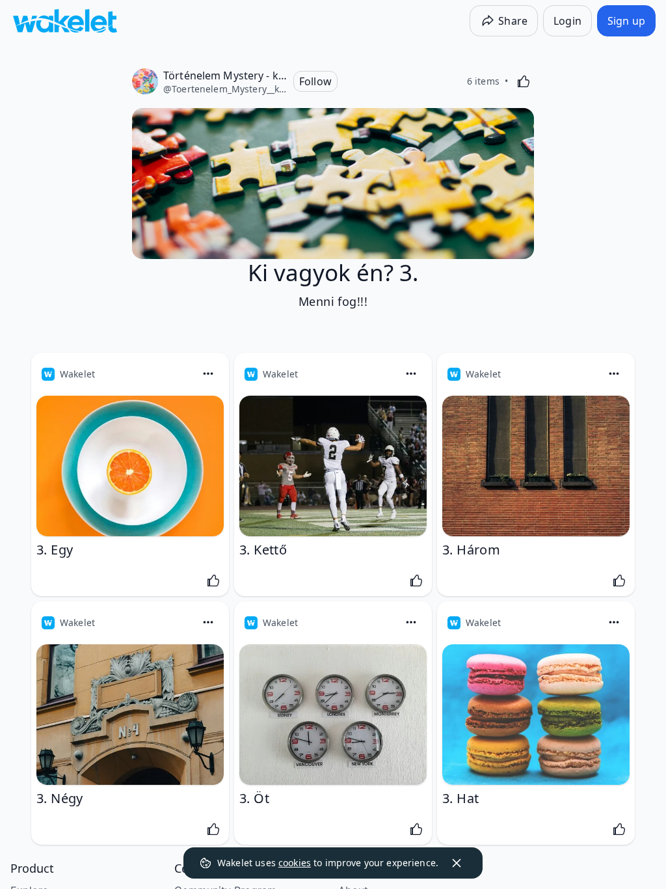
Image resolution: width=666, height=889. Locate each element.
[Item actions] (208, 373)
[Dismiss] (456, 863)
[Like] (523, 81)
